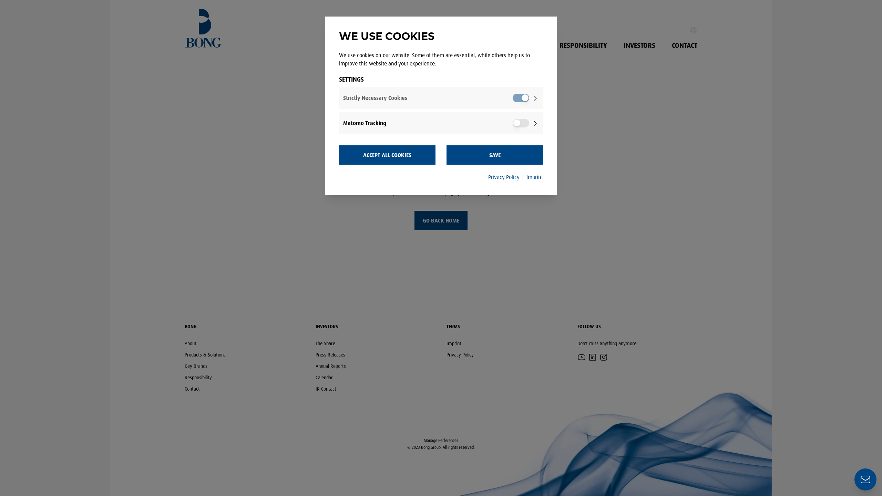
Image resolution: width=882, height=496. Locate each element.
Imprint (534, 177)
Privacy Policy (504, 177)
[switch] (521, 98)
